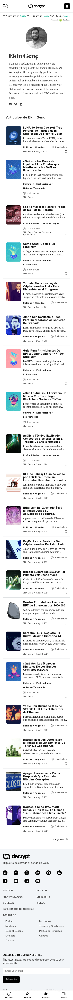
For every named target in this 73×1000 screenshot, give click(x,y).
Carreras (43, 935)
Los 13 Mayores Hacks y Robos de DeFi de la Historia (44, 208)
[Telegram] (37, 881)
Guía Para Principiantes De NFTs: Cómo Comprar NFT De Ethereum (43, 353)
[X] (5, 872)
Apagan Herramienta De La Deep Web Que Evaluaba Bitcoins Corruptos (41, 776)
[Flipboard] (26, 881)
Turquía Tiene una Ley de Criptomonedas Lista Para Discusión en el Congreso (41, 286)
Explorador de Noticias (18, 909)
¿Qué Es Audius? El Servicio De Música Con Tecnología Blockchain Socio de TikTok (44, 396)
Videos (40, 902)
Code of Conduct (14, 930)
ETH (29, 16)
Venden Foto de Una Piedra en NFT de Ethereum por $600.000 (44, 604)
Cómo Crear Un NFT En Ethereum (39, 245)
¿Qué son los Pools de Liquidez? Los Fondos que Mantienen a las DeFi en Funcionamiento (41, 166)
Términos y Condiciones (51, 926)
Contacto (10, 935)
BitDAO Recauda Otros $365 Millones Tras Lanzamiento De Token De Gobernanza (44, 742)
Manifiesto (10, 926)
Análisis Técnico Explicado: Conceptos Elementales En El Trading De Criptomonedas (43, 438)
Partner (8, 890)
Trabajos (10, 940)
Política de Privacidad (50, 930)
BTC (5, 16)
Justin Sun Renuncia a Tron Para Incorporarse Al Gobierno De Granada (44, 320)
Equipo (9, 921)
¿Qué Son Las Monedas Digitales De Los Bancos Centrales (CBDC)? (40, 666)
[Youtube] (16, 881)
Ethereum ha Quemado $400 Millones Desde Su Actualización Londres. (42, 510)
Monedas (8, 902)
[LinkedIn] (37, 872)
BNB (52, 16)
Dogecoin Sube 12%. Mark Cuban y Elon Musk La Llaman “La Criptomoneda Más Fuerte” (44, 810)
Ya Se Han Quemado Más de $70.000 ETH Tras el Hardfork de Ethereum (43, 709)
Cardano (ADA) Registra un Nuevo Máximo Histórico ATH (43, 635)
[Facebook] (48, 872)
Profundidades (13, 896)
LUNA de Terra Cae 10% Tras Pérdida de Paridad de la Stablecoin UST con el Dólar (42, 130)
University (43, 896)
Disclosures (45, 921)
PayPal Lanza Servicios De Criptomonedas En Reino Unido (44, 543)
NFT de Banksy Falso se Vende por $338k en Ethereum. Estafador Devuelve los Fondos (44, 477)
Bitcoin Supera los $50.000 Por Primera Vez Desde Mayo (44, 573)
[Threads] (26, 872)
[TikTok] (5, 881)
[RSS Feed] (59, 872)
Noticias (42, 890)
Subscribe (11, 979)
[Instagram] (16, 872)
